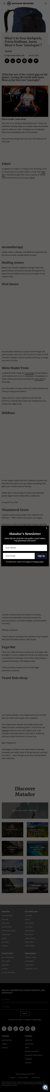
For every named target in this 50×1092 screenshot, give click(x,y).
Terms (28, 562)
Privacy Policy (39, 562)
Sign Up (41, 556)
